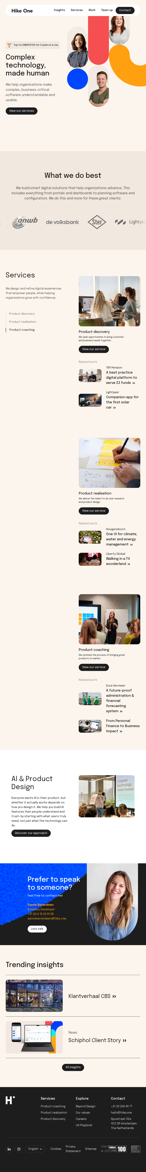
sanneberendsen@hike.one (47, 918)
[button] (35, 1149)
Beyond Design (86, 1106)
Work (92, 10)
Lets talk (37, 928)
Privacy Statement (73, 1149)
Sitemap (91, 1149)
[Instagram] (18, 1149)
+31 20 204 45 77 (121, 1106)
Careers (81, 1119)
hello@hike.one (121, 1112)
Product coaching (22, 329)
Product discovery (22, 313)
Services (77, 10)
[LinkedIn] (9, 1149)
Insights (59, 10)
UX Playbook (84, 1125)
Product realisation (22, 321)
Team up (107, 10)
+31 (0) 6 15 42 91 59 (41, 914)
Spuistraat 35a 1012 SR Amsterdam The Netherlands (124, 1124)
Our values (83, 1112)
